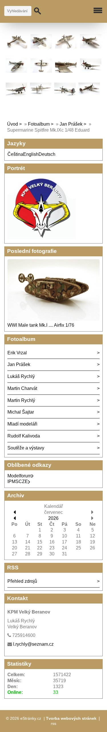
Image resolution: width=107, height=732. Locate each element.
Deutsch (47, 154)
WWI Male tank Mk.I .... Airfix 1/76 (40, 325)
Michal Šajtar (20, 412)
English (31, 154)
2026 (53, 518)
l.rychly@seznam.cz (33, 644)
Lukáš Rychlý (21, 376)
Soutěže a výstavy (25, 447)
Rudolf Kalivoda (23, 436)
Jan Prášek (71, 124)
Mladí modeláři (22, 424)
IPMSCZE (17, 481)
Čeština (15, 154)
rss (53, 723)
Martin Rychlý (21, 400)
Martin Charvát (22, 388)
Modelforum (19, 475)
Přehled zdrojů (22, 581)
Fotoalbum (39, 124)
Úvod (12, 124)
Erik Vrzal (17, 352)
